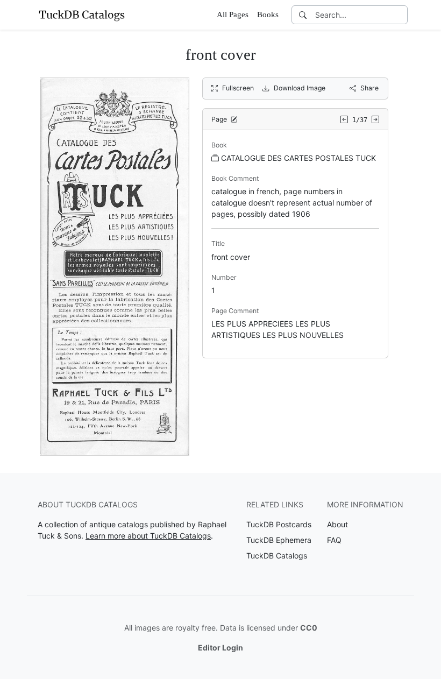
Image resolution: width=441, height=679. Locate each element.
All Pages (232, 14)
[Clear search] (400, 15)
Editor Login (220, 647)
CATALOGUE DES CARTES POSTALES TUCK (298, 157)
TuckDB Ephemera (278, 539)
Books (268, 14)
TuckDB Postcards (278, 524)
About (337, 524)
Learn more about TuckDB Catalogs (148, 535)
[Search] (303, 15)
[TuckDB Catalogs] (81, 14)
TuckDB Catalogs (276, 555)
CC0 (308, 627)
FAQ (334, 539)
